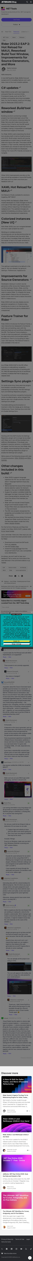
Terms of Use (23, 633)
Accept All (16, 641)
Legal (28, 1239)
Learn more (27, 625)
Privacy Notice (9, 633)
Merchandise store (9, 1253)
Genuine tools (6, 1242)
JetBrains (14, 1257)
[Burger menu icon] (31, 2)
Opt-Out (27, 638)
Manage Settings (16, 644)
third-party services (21, 635)
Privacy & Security (7, 1239)
